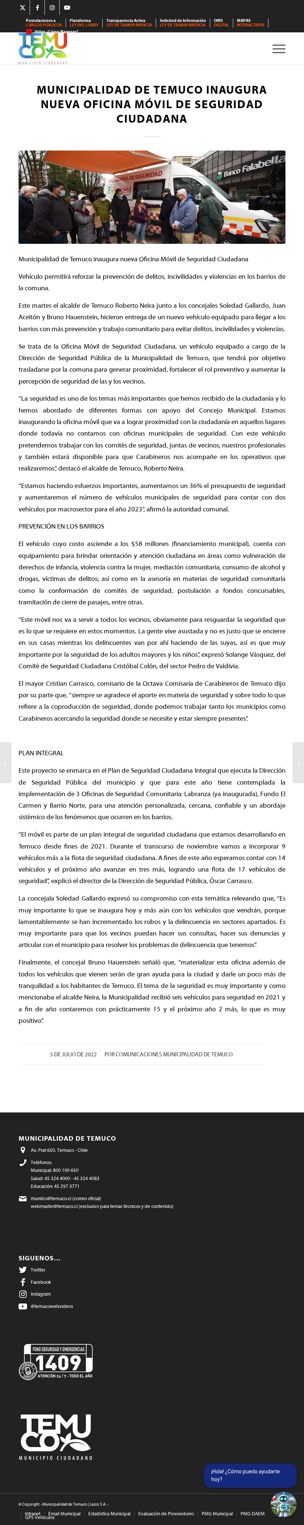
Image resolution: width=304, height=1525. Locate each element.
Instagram (41, 1294)
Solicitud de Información (183, 23)
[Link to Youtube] (67, 7)
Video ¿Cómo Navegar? (56, 31)
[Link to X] (22, 7)
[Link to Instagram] (52, 7)
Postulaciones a (44, 23)
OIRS (221, 23)
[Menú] (277, 48)
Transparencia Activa (129, 23)
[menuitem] (44, 23)
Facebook (41, 1282)
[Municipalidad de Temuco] (43, 48)
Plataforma (84, 23)
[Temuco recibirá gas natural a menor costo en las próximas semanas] (298, 762)
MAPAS (250, 23)
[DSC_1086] (152, 197)
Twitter (38, 1270)
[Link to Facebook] (37, 7)
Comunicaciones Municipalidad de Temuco (174, 1054)
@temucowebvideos (52, 1306)
